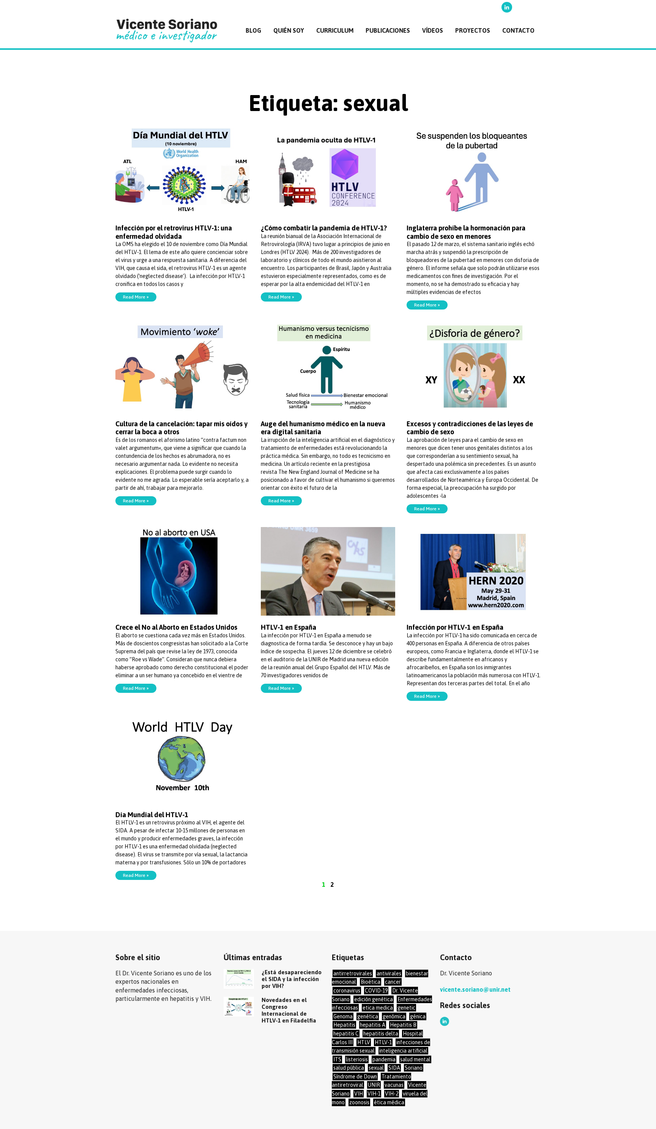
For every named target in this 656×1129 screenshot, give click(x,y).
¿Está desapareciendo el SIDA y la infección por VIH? (292, 979)
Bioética (370, 982)
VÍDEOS (432, 30)
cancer (393, 982)
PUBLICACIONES (388, 30)
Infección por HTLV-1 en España (455, 627)
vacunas (394, 1085)
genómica (394, 1016)
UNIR (374, 1085)
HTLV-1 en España (288, 627)
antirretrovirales (352, 973)
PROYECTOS (472, 30)
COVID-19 (376, 991)
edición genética (373, 999)
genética (367, 1016)
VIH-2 (391, 1094)
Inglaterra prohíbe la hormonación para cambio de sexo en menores (466, 232)
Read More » (136, 297)
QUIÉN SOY (288, 30)
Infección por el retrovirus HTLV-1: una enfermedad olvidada (173, 232)
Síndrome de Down (355, 1076)
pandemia (384, 1059)
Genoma (343, 1016)
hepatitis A (372, 1025)
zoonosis (359, 1102)
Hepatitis (344, 1025)
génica (418, 1016)
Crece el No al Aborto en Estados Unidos (176, 627)
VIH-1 (373, 1094)
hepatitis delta (380, 1034)
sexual (376, 1068)
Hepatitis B (403, 1025)
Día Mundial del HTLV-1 (151, 815)
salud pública (348, 1068)
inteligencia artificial (403, 1051)
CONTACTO (518, 30)
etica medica (378, 1008)
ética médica (389, 1102)
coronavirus (346, 991)
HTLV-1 (383, 1042)
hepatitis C (346, 1034)
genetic (406, 1008)
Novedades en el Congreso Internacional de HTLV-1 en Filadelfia (289, 1010)
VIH (358, 1094)
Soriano (414, 1068)
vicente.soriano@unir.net (475, 989)
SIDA (394, 1068)
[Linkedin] (506, 7)
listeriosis (357, 1059)
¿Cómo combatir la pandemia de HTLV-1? (324, 228)
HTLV (363, 1042)
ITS (337, 1059)
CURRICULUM (334, 30)
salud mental (415, 1059)
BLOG (253, 30)
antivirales (389, 973)
